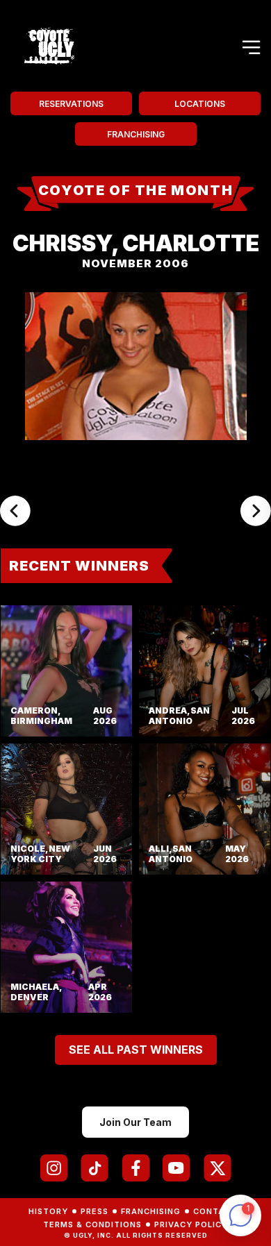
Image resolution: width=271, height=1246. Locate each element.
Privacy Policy (191, 1224)
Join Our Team (135, 1122)
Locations (199, 104)
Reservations (71, 104)
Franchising (136, 134)
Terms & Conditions (92, 1224)
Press (94, 1211)
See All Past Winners (136, 1049)
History (48, 1211)
